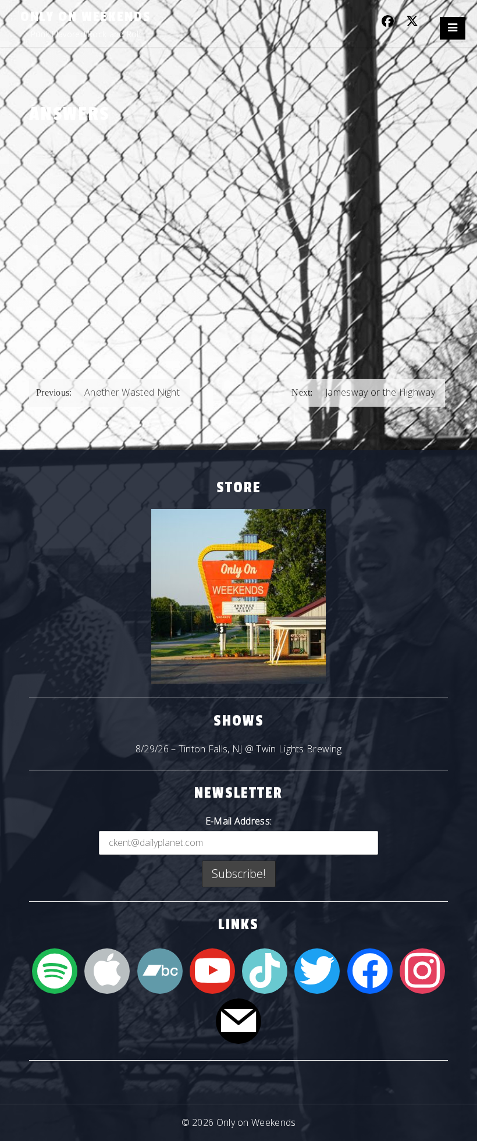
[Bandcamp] (160, 970)
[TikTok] (264, 970)
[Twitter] (317, 970)
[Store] (238, 596)
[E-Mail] (238, 1020)
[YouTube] (212, 970)
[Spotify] (54, 970)
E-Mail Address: (238, 821)
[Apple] (107, 970)
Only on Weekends (85, 16)
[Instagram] (422, 970)
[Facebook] (370, 970)
